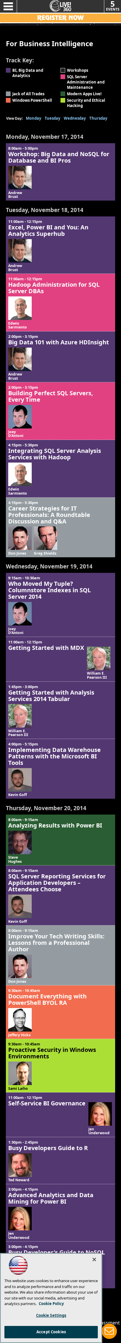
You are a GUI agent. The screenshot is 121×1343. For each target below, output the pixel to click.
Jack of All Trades (28, 93)
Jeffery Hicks (19, 1035)
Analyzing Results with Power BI (55, 825)
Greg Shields (45, 553)
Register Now (60, 18)
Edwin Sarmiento (17, 325)
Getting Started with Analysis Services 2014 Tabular (51, 695)
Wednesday (75, 118)
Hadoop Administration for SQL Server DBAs (54, 288)
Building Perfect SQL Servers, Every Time (50, 396)
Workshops (77, 70)
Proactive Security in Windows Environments (52, 1053)
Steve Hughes (15, 859)
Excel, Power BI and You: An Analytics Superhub (48, 230)
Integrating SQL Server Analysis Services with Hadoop (54, 454)
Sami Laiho (18, 1089)
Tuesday (52, 118)
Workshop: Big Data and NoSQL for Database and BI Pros (58, 157)
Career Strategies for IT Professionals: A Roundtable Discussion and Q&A (49, 514)
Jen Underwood (99, 1131)
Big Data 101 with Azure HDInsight (58, 342)
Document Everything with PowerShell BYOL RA (47, 999)
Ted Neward (18, 1180)
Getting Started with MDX (46, 648)
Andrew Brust (15, 195)
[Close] (94, 1259)
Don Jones (17, 553)
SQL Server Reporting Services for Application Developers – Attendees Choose (57, 882)
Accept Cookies (51, 1331)
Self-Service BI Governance (46, 1103)
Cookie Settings (51, 1315)
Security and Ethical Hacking (86, 103)
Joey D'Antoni (15, 434)
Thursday (98, 118)
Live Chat (109, 1331)
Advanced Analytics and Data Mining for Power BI (50, 1198)
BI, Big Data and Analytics (27, 73)
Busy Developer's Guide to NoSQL (56, 1252)
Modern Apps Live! (84, 93)
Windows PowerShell (32, 100)
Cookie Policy (51, 1303)
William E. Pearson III (97, 675)
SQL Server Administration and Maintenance (86, 82)
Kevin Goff (17, 795)
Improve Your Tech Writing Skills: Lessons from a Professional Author (56, 942)
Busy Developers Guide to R (48, 1148)
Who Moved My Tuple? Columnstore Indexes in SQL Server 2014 (49, 590)
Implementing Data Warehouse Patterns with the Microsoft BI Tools (54, 756)
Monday (33, 118)
